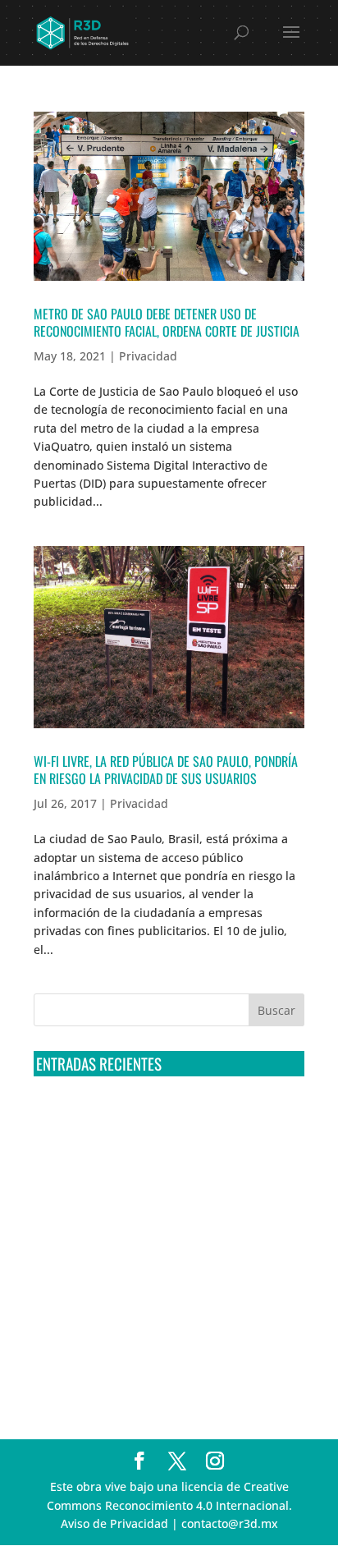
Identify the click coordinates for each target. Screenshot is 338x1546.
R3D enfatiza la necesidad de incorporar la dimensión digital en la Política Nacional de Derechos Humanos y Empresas (153, 1363)
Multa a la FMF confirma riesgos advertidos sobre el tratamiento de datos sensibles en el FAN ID (158, 1180)
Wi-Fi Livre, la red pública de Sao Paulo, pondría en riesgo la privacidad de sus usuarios (166, 769)
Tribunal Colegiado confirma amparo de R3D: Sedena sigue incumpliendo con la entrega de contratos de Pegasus (160, 1120)
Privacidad (148, 356)
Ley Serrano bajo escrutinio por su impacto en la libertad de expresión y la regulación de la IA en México (167, 1302)
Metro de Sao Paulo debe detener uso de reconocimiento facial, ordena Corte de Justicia (166, 322)
